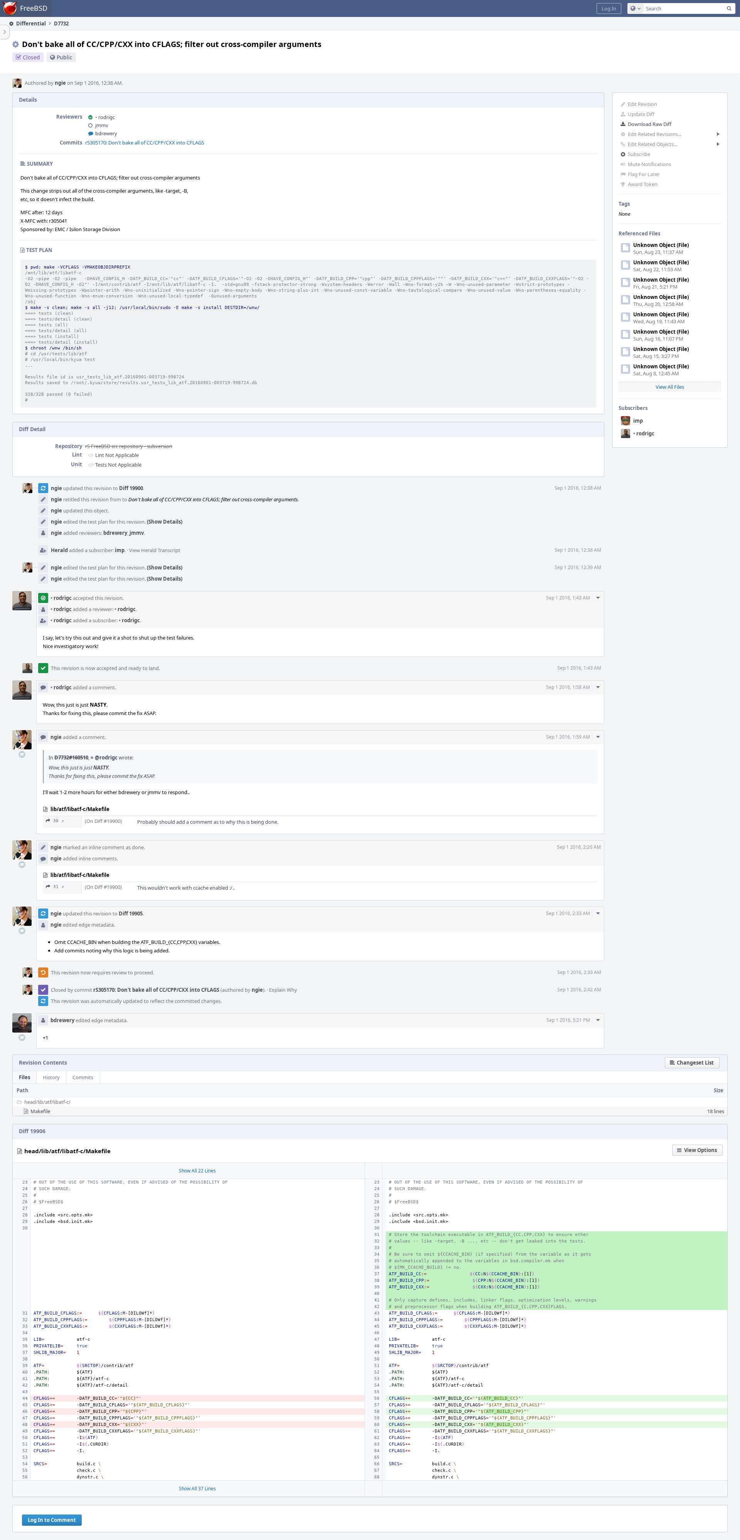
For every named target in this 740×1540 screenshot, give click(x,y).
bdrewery (106, 133)
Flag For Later (643, 174)
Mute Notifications (649, 164)
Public (64, 57)
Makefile (40, 1111)
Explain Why (283, 989)
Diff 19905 (131, 913)
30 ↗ (58, 820)
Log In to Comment (52, 1519)
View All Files (670, 386)
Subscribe (639, 154)
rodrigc (643, 433)
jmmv (101, 125)
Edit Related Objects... (652, 144)
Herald (59, 550)
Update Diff (641, 114)
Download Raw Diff (649, 124)
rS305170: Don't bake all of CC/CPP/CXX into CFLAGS (144, 142)
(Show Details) (164, 521)
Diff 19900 (131, 488)
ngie (60, 82)
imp (638, 420)
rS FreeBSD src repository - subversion (128, 446)
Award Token (643, 184)
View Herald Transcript (154, 550)
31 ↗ (58, 886)
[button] (609, 8)
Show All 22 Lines (197, 1170)
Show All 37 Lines (197, 1488)
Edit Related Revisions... (654, 134)
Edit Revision (642, 104)
